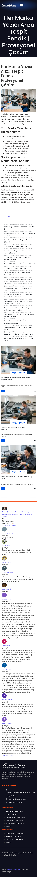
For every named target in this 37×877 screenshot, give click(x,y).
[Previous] (4, 495)
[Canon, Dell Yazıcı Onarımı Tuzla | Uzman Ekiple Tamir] (18, 459)
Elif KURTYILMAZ (7, 599)
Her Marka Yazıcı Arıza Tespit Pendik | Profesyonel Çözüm (18, 35)
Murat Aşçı (6, 546)
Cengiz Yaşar (6, 669)
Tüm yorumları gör (9, 755)
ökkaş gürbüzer (7, 533)
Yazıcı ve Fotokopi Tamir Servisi (18, 373)
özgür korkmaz (7, 572)
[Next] (33, 495)
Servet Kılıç (6, 646)
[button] (21, 5)
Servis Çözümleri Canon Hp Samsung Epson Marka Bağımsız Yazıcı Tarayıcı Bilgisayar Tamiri (18, 514)
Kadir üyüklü (6, 589)
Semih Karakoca (8, 723)
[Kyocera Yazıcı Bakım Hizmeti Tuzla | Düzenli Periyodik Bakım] (18, 360)
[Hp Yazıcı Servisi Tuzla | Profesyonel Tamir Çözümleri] (18, 409)
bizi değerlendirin (8, 526)
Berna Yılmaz (7, 562)
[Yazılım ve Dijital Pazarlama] (20, 867)
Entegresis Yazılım (13, 869)
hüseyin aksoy (7, 700)
